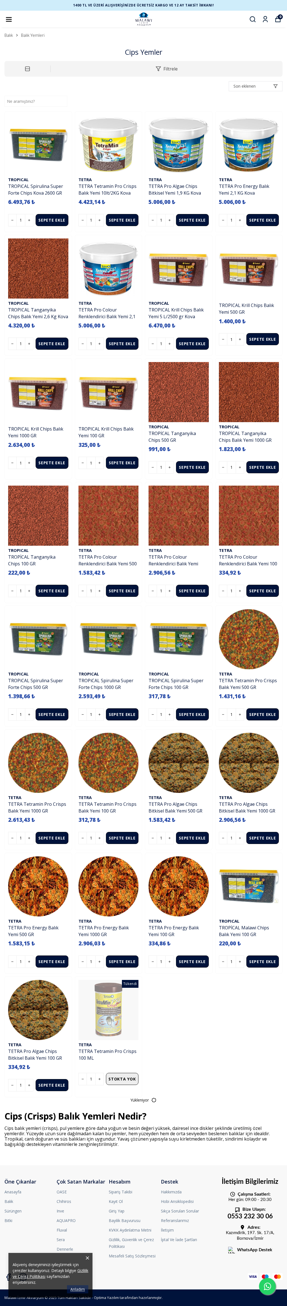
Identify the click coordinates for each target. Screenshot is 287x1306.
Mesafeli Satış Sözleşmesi (132, 1256)
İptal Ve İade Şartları (179, 1239)
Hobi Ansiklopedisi (177, 1201)
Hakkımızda (171, 1191)
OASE (62, 1191)
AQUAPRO (66, 1220)
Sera (61, 1239)
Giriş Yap (116, 1211)
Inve (60, 1211)
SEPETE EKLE (51, 220)
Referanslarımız (175, 1220)
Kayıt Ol (116, 1201)
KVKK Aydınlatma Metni (130, 1230)
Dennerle (65, 1249)
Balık (8, 35)
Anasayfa (12, 1191)
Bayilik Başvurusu (124, 1220)
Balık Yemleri (33, 35)
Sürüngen (13, 1211)
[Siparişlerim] (265, 19)
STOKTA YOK (122, 1079)
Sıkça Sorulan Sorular (180, 1211)
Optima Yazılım (106, 1297)
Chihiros (64, 1201)
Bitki (8, 1220)
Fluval (62, 1230)
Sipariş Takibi (120, 1191)
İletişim (167, 1230)
